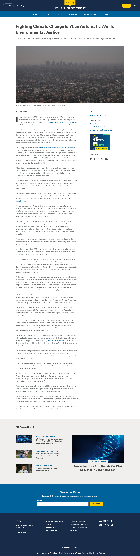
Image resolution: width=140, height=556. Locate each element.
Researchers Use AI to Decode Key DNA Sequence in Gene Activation (98, 467)
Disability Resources (51, 530)
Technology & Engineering (48, 451)
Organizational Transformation (79, 524)
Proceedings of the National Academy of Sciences (56, 148)
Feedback (102, 553)
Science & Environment (46, 436)
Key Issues (73, 530)
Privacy (95, 553)
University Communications (78, 527)
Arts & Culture (90, 14)
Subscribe (126, 6)
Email (39, 500)
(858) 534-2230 (21, 532)
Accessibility (88, 553)
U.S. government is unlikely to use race (56, 341)
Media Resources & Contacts (54, 521)
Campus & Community (67, 14)
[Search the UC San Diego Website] (135, 6)
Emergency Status (50, 527)
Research (35, 14)
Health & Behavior (98, 461)
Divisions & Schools (69, 547)
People (49, 14)
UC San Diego (21, 6)
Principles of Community (77, 521)
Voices (106, 14)
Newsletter (48, 524)
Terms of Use (80, 553)
